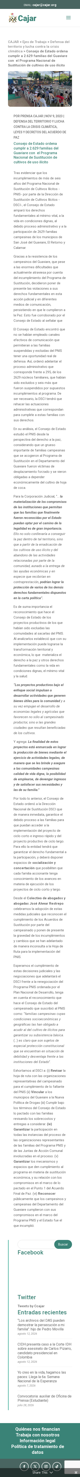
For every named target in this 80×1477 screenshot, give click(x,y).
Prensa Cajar (31, 116)
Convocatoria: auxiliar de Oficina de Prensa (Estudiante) (45, 1398)
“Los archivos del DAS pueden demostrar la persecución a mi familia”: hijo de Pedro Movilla (41, 1324)
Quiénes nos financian (37, 1429)
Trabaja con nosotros (38, 1435)
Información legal (37, 1440)
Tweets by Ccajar (31, 1306)
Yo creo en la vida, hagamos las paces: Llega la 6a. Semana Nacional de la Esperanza (42, 1376)
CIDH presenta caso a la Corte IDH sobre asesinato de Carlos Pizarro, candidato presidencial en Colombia (45, 1350)
